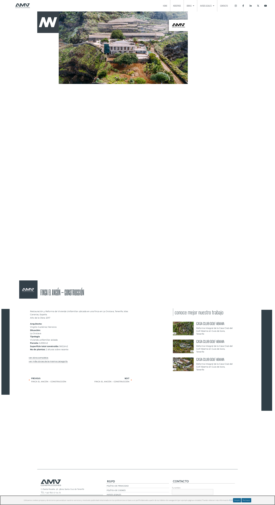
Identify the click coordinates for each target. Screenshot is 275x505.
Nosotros (177, 5)
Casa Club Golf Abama (210, 323)
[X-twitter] (258, 5)
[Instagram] (235, 5)
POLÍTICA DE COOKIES (116, 490)
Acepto (237, 500)
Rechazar (246, 500)
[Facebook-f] (243, 5)
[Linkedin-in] (250, 5)
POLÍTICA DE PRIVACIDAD (118, 486)
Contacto (224, 5)
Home (165, 5)
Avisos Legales (206, 5)
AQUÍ (231, 500)
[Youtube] (265, 5)
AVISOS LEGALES (114, 494)
